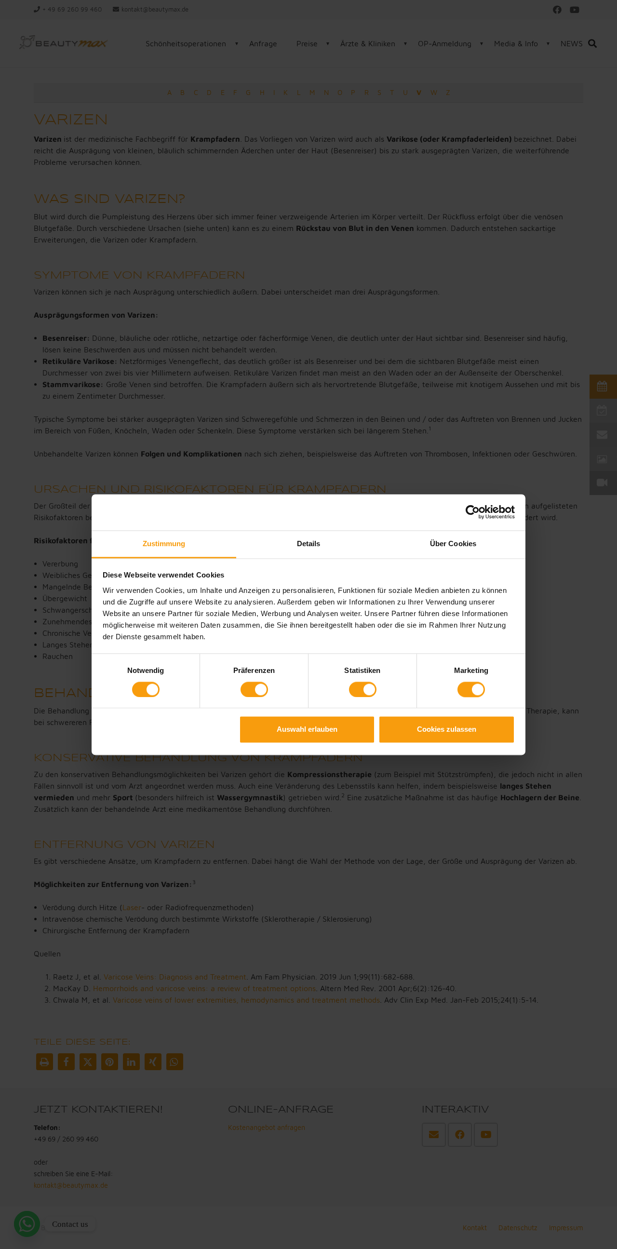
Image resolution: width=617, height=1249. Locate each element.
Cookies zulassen (446, 729)
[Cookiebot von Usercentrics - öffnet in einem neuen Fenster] (472, 512)
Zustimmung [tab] (164, 543)
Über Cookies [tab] (453, 543)
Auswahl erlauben (307, 729)
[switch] (254, 689)
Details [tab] (309, 543)
